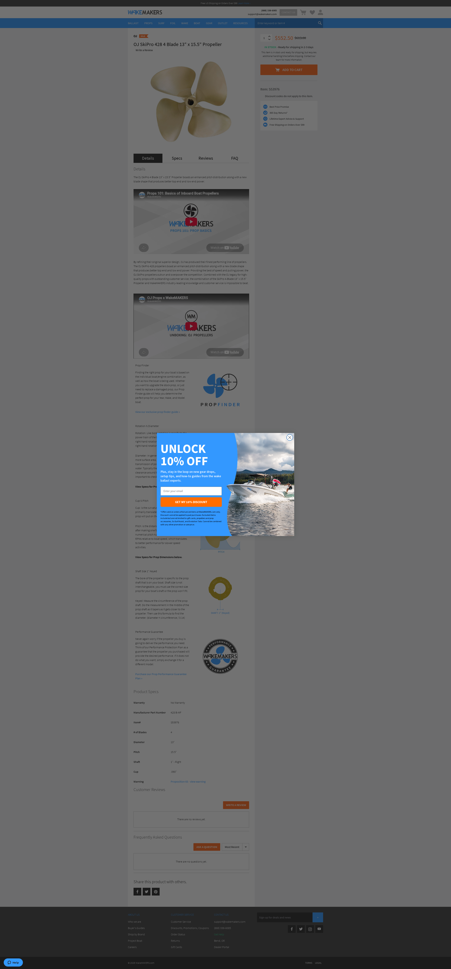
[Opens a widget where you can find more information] (13, 962)
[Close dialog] (290, 437)
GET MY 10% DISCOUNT (191, 502)
